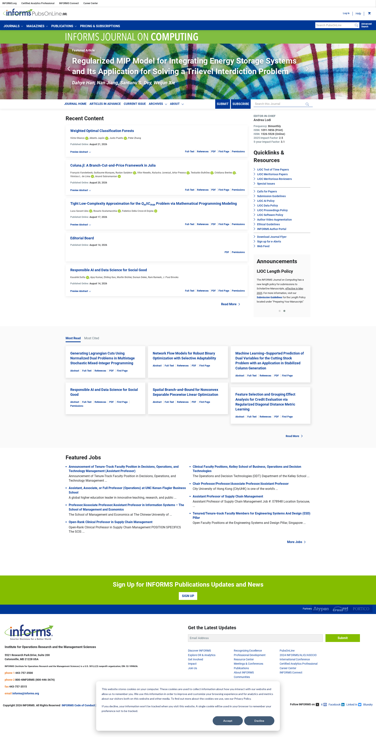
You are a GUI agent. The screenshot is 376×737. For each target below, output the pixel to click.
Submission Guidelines (271, 196)
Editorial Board (82, 238)
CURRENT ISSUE (135, 104)
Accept (227, 720)
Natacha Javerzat (161, 172)
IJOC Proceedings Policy (272, 210)
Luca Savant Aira (79, 211)
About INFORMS (244, 672)
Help (358, 13)
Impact (192, 663)
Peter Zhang (134, 138)
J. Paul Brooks (170, 277)
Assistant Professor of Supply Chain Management (228, 496)
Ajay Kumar (96, 277)
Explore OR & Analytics (201, 655)
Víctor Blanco (77, 138)
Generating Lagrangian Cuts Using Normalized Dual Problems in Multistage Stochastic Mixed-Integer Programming (102, 358)
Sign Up (188, 596)
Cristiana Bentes (223, 172)
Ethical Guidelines (268, 224)
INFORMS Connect (69, 3)
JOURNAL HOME (75, 104)
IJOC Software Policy (270, 214)
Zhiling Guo (110, 277)
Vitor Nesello (144, 172)
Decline (259, 720)
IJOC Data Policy (267, 205)
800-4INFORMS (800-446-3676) (35, 679)
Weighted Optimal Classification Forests (102, 131)
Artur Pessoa (179, 172)
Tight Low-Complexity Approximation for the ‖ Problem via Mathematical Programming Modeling (153, 203)
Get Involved (195, 659)
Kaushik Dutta (77, 277)
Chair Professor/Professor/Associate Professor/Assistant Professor (241, 484)
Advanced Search (366, 25)
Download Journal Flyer (272, 236)
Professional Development (250, 655)
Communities (242, 677)
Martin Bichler (124, 277)
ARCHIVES (156, 104)
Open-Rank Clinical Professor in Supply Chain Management (110, 522)
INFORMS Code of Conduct (78, 705)
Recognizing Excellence (248, 650)
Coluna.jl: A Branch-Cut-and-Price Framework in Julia (113, 165)
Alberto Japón (97, 138)
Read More (229, 304)
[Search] (356, 25)
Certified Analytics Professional (37, 3)
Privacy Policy (242, 698)
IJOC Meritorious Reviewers (274, 178)
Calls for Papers (267, 191)
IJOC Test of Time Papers (273, 169)
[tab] (279, 311)
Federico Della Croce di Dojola (138, 211)
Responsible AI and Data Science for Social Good (108, 270)
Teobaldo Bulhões (200, 172)
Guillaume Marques (104, 172)
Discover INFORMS (199, 650)
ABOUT (175, 104)
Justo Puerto (116, 138)
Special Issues (266, 183)
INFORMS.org (9, 3)
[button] (13, 26)
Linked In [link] (351, 704)
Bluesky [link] (368, 704)
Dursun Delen (140, 277)
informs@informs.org (25, 693)
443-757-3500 (24, 672)
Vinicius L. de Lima (80, 176)
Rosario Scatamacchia (105, 211)
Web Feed (263, 246)
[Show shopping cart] (369, 13)
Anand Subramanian (106, 176)
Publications (241, 668)
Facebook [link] (335, 704)
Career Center (90, 3)
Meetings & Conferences (248, 663)
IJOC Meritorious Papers (272, 174)
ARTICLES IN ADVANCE (105, 104)
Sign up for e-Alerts (269, 241)
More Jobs (294, 542)
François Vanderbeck (81, 172)
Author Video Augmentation (274, 219)
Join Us (192, 668)
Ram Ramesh (155, 277)
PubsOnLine (287, 650)
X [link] (322, 704)
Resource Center (244, 659)
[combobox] (334, 25)
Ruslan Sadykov (124, 172)
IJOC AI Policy (266, 200)
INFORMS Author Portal (271, 229)
